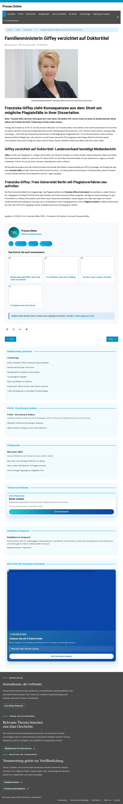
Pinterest (26, 329)
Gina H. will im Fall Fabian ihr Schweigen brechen (26, 465)
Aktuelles (11, 14)
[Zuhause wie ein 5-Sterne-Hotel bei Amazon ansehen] (61, 600)
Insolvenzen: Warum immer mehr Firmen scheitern (27, 386)
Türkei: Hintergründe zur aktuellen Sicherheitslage (27, 391)
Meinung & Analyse (101, 14)
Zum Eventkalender (61, 512)
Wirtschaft (31, 14)
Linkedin (20, 329)
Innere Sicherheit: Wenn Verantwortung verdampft (28, 363)
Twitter (13, 329)
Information (96, 800)
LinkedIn (33, 244)
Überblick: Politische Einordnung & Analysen (25, 423)
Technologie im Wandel (16, 377)
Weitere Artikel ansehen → (33, 234)
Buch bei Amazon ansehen (61, 656)
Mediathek (44, 45)
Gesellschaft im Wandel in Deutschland (23, 372)
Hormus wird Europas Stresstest (20, 367)
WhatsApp (46, 244)
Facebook (21, 244)
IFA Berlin (73, 14)
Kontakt (117, 800)
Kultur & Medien (59, 14)
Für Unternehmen (11, 20)
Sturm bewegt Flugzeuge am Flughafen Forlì (25, 470)
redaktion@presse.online (84, 316)
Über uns (107, 800)
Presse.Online (12, 6)
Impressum (26, 548)
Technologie (85, 14)
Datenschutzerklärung (79, 800)
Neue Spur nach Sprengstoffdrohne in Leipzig (26, 461)
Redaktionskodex (14, 548)
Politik (20, 14)
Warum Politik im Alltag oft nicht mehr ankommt (27, 428)
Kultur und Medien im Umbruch (19, 381)
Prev (12, 339)
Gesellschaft (43, 14)
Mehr (111, 339)
